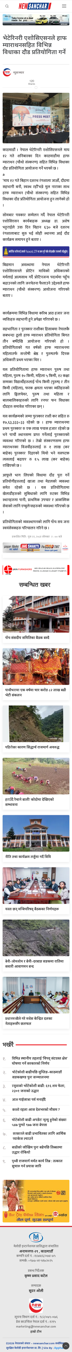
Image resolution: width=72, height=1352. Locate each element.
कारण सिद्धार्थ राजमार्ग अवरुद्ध (32, 747)
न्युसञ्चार (18, 72)
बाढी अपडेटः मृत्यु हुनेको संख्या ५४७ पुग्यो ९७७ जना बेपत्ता (39, 1122)
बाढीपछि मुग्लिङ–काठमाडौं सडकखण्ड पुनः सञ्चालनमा (37, 1074)
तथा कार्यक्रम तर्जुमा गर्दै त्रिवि (28, 856)
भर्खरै (8, 1044)
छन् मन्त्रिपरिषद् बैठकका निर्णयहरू (32, 909)
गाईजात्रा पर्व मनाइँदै (29, 1099)
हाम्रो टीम (36, 1331)
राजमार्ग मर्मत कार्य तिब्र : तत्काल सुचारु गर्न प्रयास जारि (37, 1163)
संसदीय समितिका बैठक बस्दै (27, 637)
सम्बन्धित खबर (34, 584)
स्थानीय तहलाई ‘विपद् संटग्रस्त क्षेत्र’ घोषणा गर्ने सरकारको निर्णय (39, 1061)
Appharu (60, 1348)
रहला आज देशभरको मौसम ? (36, 1109)
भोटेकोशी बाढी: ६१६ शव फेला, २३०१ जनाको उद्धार (38, 1088)
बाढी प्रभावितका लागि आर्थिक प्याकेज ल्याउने (39, 1136)
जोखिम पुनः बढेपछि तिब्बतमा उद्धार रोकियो (37, 1150)
